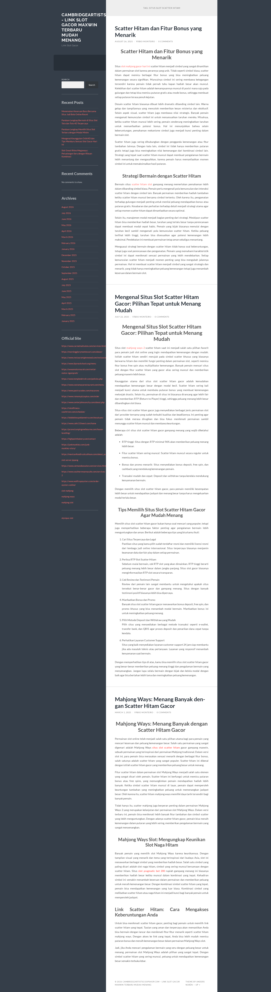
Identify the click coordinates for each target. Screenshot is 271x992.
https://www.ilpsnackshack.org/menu (79, 363)
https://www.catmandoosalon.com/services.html (84, 466)
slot (149, 184)
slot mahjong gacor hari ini (135, 66)
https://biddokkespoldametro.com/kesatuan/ (82, 417)
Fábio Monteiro (145, 41)
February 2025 (68, 315)
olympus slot (67, 518)
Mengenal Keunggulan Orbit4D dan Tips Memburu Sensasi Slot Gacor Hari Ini (79, 141)
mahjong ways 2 (135, 347)
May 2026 (66, 225)
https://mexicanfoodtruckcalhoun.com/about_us (84, 454)
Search (66, 79)
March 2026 (67, 237)
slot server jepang (70, 460)
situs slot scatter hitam (166, 747)
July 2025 (66, 285)
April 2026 (67, 231)
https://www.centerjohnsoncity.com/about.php (83, 402)
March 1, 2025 (123, 712)
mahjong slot (67, 502)
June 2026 (66, 219)
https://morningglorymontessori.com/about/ (82, 351)
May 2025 (66, 297)
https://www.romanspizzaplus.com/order (80, 396)
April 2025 (67, 303)
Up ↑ (198, 985)
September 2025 (69, 273)
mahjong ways (68, 496)
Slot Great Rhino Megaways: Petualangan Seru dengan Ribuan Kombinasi (77, 153)
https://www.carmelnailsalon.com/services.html (84, 346)
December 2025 (69, 255)
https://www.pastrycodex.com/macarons (80, 390)
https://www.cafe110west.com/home (79, 423)
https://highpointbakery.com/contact (79, 438)
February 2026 (68, 243)
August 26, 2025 (124, 41)
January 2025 (68, 321)
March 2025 (67, 309)
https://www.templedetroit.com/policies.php (82, 379)
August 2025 (68, 279)
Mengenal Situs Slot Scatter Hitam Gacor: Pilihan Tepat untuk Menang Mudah (158, 303)
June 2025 (66, 291)
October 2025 (68, 267)
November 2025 (69, 261)
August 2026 (68, 207)
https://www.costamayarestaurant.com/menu (83, 384)
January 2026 (68, 249)
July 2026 (66, 213)
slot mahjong (67, 490)
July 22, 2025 (122, 317)
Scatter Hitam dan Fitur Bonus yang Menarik (158, 31)
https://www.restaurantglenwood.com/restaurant (85, 357)
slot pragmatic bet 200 (151, 870)
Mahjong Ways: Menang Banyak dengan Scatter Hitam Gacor (160, 702)
